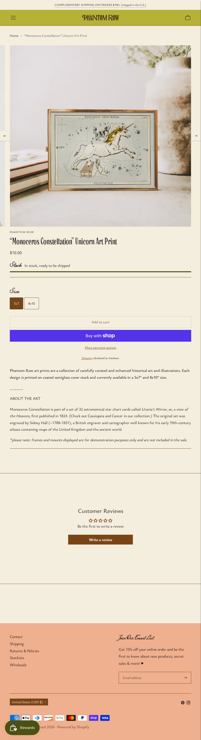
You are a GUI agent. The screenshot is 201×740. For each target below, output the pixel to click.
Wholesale (18, 664)
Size (14, 291)
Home (14, 35)
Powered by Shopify (73, 726)
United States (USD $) (27, 702)
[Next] (196, 136)
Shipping (87, 358)
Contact (16, 636)
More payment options (100, 347)
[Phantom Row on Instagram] (188, 703)
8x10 (31, 303)
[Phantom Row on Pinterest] (183, 703)
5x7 (16, 303)
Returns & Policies (24, 650)
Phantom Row (22, 232)
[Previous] (5, 136)
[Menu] (13, 17)
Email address (132, 672)
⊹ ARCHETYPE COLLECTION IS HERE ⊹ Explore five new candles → (100, 5)
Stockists (17, 657)
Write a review (100, 539)
